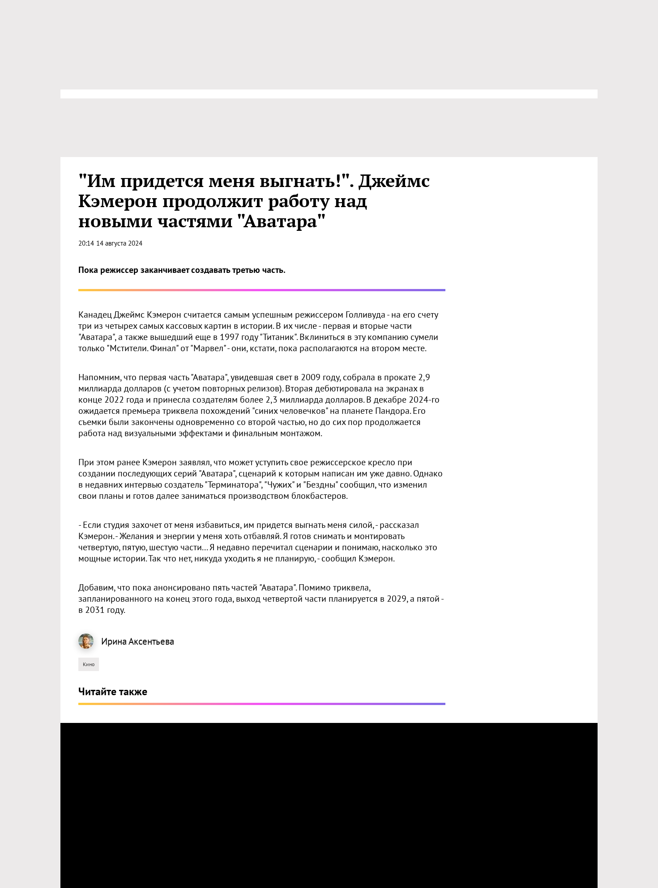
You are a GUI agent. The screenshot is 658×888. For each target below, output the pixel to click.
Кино (88, 664)
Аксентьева (151, 641)
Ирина (114, 641)
